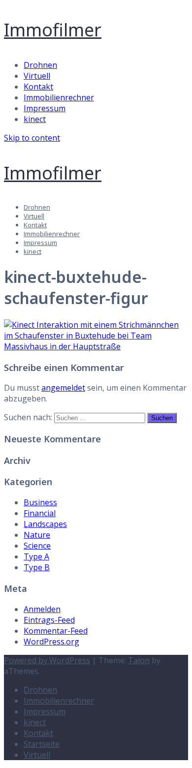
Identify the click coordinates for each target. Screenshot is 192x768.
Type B (37, 567)
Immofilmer (52, 30)
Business (40, 502)
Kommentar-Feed (56, 630)
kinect (35, 119)
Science (37, 545)
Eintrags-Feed (49, 619)
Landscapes (45, 524)
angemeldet (63, 387)
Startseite (42, 743)
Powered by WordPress (47, 660)
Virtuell (37, 75)
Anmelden (42, 609)
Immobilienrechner (59, 97)
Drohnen (40, 65)
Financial (40, 513)
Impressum (44, 108)
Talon (139, 660)
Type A (36, 556)
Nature (37, 534)
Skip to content (32, 137)
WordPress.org (51, 641)
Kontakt (38, 86)
